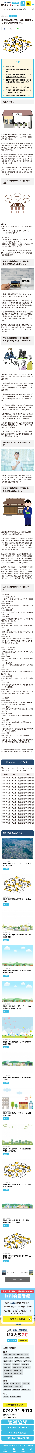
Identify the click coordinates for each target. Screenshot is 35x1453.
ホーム (3, 9)
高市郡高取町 (26, 1367)
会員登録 (28, 5)
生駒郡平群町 (18, 1361)
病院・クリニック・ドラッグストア (18, 87)
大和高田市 (12, 1354)
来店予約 (23, 1451)
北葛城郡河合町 (8, 1376)
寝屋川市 (6, 1397)
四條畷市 (12, 1397)
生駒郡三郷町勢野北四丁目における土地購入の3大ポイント (18, 91)
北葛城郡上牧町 (18, 1370)
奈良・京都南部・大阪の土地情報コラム (18, 9)
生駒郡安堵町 (16, 1364)
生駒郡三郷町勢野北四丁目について (18, 95)
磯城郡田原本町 (17, 1367)
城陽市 (12, 1383)
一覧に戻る (17, 1279)
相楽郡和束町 (7, 1390)
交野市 (19, 1397)
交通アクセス (10, 66)
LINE (17, 29)
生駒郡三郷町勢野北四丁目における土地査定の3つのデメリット (18, 75)
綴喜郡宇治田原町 (8, 1386)
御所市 (16, 1358)
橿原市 (5, 1358)
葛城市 (5, 1361)
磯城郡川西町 (25, 1364)
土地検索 (4, 1451)
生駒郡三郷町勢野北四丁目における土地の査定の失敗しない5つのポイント (18, 82)
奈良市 (5, 1354)
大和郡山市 (20, 1354)
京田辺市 (6, 1383)
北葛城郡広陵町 (18, 1373)
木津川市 (18, 1383)
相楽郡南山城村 (26, 1390)
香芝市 (27, 1358)
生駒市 (22, 1358)
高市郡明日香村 (8, 1370)
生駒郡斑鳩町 (7, 1364)
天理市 (26, 1354)
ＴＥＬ (31, 1451)
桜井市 (11, 1358)
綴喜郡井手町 (26, 1383)
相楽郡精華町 (16, 1390)
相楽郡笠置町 (18, 1386)
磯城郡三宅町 (7, 1367)
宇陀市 (11, 1361)
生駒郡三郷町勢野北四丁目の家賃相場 (18, 70)
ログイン (23, 5)
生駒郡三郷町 (27, 1361)
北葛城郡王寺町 (8, 1373)
